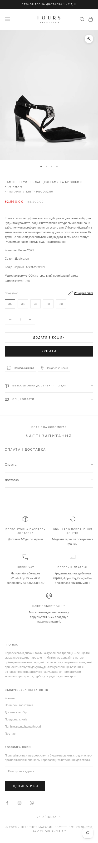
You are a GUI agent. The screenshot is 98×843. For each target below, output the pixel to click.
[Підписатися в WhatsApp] (31, 803)
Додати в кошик (49, 337)
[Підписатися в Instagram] (19, 803)
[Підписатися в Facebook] (7, 803)
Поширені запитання (19, 705)
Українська (47, 817)
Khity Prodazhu (39, 191)
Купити (49, 351)
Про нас (10, 733)
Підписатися (25, 786)
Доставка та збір (16, 712)
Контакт (10, 698)
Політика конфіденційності (23, 726)
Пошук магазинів (16, 719)
